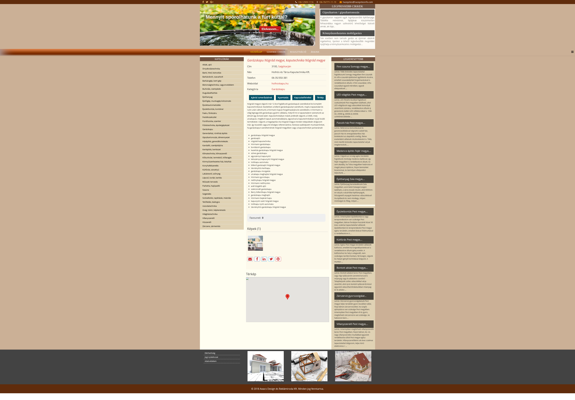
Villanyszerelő (208, 218)
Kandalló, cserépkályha (212, 145)
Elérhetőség (210, 353)
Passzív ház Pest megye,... (351, 122)
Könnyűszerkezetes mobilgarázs (342, 33)
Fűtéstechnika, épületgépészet (216, 125)
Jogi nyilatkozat (211, 357)
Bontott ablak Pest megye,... (352, 267)
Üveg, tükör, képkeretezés (214, 210)
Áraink (315, 51)
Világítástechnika (209, 214)
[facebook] (203, 2)
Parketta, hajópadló (211, 185)
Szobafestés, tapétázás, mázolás (216, 198)
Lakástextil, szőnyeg (211, 173)
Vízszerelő (206, 222)
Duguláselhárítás (209, 93)
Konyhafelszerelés (210, 165)
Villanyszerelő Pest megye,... (352, 324)
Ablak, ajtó (207, 64)
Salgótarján (284, 66)
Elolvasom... (270, 29)
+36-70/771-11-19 (327, 2)
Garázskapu (207, 129)
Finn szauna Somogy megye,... (353, 66)
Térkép (320, 97)
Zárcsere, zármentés (211, 226)
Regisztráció (298, 51)
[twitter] (207, 2)
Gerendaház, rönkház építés (214, 133)
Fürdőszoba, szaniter (211, 121)
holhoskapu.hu (280, 83)
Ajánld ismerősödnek (261, 97)
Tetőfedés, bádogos (211, 202)
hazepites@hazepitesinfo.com (358, 2)
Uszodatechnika (209, 206)
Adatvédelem (211, 361)
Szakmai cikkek (276, 51)
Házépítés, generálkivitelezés (215, 141)
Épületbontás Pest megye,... (352, 211)
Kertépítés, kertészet (211, 149)
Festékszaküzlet (209, 117)
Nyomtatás (283, 97)
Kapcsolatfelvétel (302, 97)
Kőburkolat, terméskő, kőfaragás (216, 157)
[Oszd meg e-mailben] (250, 259)
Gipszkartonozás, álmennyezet (216, 137)
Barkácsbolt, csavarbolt (212, 76)
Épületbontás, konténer (213, 109)
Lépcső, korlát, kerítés (212, 177)
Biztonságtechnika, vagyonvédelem (218, 84)
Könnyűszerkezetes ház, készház (216, 161)
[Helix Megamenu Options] (572, 52)
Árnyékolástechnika (211, 68)
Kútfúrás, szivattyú (210, 169)
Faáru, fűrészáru (209, 113)
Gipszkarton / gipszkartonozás (341, 12)
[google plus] (211, 2)
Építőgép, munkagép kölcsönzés (216, 101)
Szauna (205, 189)
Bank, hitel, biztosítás (211, 72)
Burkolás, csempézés (211, 89)
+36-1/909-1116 (305, 2)
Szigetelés (206, 194)
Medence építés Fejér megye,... (354, 151)
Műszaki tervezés (210, 181)
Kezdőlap (256, 51)
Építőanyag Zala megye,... (351, 179)
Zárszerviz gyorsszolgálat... (351, 296)
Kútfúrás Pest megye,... (349, 239)
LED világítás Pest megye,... (352, 94)
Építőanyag (207, 97)
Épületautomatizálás (211, 105)
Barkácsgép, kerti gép (211, 80)
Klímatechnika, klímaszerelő (214, 153)
